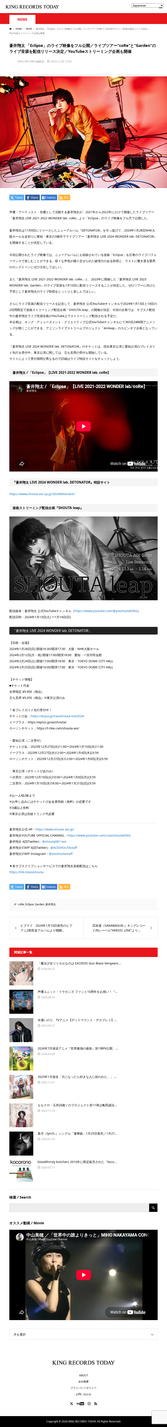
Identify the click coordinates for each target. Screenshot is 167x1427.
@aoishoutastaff (61, 854)
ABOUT (83, 1375)
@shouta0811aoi (54, 841)
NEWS (22, 19)
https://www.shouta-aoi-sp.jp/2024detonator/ (42, 494)
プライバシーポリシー (83, 1388)
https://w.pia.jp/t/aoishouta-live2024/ (57, 716)
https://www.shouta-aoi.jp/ (54, 829)
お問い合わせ (83, 1394)
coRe (21, 904)
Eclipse (29, 904)
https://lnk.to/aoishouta (26, 872)
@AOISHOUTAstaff (63, 848)
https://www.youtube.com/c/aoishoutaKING (98, 835)
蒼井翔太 (50, 904)
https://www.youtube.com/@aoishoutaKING (106, 611)
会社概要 (83, 1381)
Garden (39, 904)
